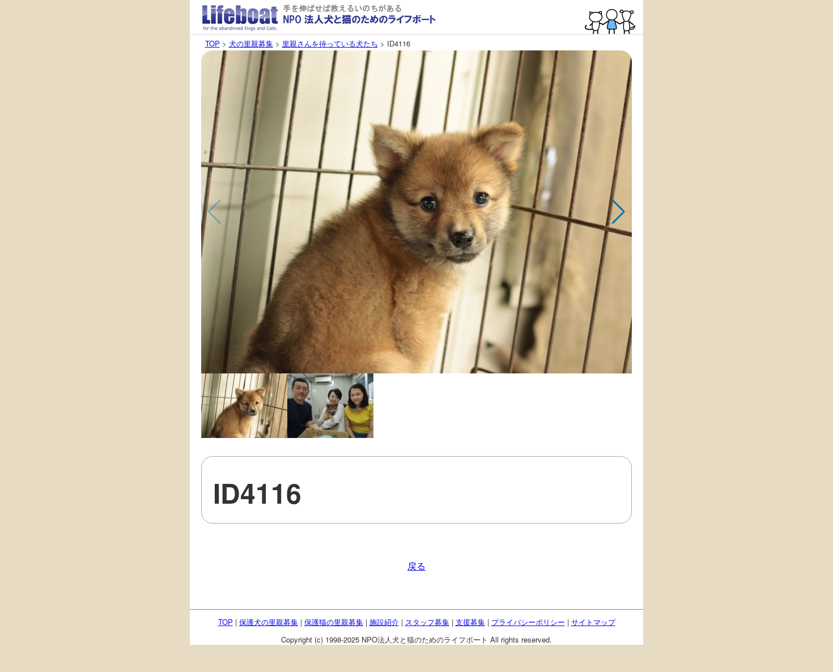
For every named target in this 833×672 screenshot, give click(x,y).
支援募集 (470, 621)
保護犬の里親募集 (268, 621)
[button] (618, 211)
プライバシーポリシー (528, 621)
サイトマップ (593, 621)
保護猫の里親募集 (333, 621)
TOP (212, 43)
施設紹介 (384, 621)
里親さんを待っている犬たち (330, 43)
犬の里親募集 (251, 43)
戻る (416, 565)
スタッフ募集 (427, 621)
